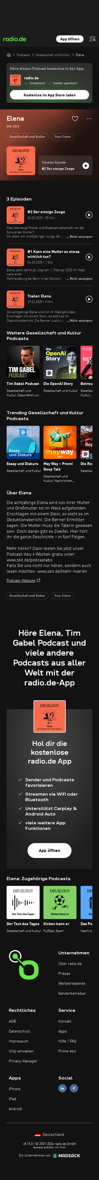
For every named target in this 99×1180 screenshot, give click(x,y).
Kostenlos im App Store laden (50, 95)
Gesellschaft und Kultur (27, 137)
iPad (12, 1099)
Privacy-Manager (23, 1061)
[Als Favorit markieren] (75, 118)
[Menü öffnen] (92, 39)
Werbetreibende (71, 984)
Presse (64, 974)
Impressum (18, 1041)
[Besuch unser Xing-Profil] (74, 1088)
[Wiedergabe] (85, 165)
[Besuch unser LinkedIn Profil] (62, 1088)
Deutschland (53, 1135)
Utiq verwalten (21, 1051)
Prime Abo (67, 1051)
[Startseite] (9, 54)
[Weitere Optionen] (89, 118)
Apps (62, 1031)
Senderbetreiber (72, 994)
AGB (12, 1021)
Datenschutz (19, 1031)
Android (15, 1109)
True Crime (62, 137)
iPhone (14, 1089)
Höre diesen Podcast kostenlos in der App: (47, 69)
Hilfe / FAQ (67, 1041)
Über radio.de (70, 964)
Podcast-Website (21, 581)
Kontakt (65, 1021)
